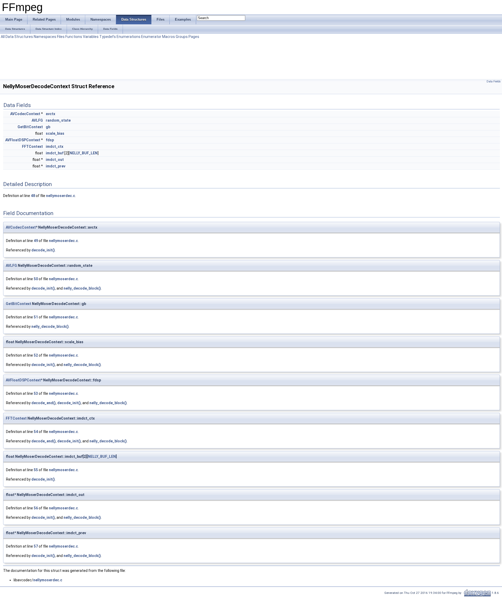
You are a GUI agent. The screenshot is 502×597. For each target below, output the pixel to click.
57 (36, 546)
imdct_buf (55, 153)
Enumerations (128, 37)
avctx (50, 114)
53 (36, 393)
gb (48, 127)
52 (36, 355)
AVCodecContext (25, 114)
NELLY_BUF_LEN (84, 153)
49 (36, 241)
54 (36, 432)
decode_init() (43, 250)
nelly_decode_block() (82, 288)
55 (36, 470)
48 (33, 196)
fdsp (50, 140)
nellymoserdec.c (60, 196)
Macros (168, 37)
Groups (182, 37)
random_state (58, 120)
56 (36, 508)
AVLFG (37, 120)
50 (36, 279)
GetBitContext (30, 127)
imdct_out (55, 159)
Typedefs (107, 37)
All (3, 37)
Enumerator (151, 37)
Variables (91, 37)
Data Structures (19, 37)
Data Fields (494, 81)
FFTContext (32, 146)
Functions (73, 37)
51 (36, 317)
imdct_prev (55, 166)
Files (61, 37)
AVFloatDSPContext (22, 140)
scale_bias (55, 133)
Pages (194, 37)
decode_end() (43, 403)
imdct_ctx (54, 146)
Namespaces (45, 37)
